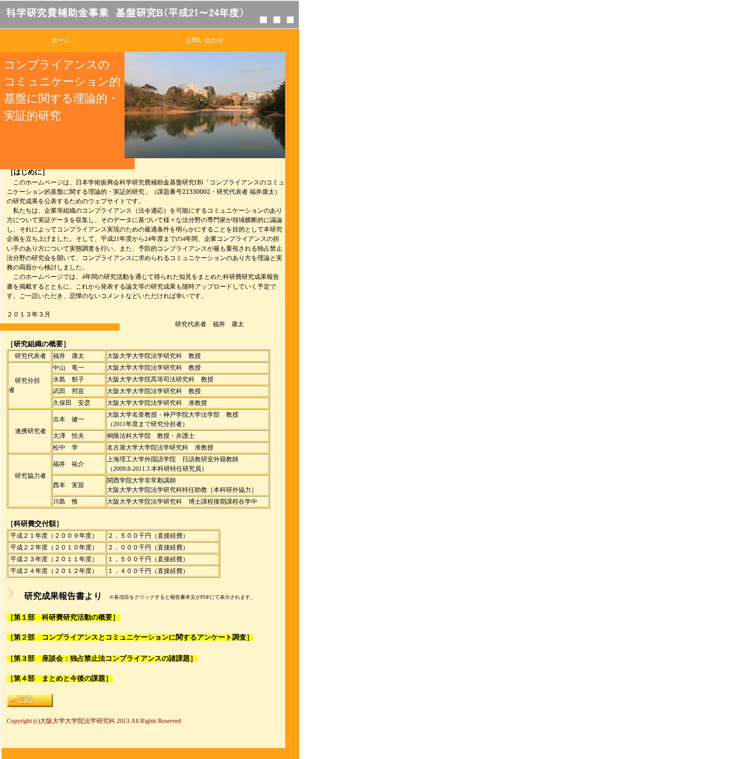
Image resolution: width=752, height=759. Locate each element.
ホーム (60, 40)
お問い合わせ (205, 40)
